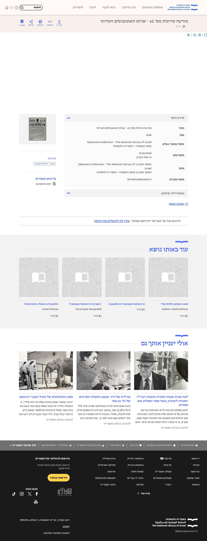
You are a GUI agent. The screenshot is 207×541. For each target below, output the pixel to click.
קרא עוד (145, 493)
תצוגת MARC (176, 203)
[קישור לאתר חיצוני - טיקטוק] (14, 494)
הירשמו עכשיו (58, 478)
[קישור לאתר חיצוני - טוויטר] (30, 494)
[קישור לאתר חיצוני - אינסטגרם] (22, 494)
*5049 (66, 526)
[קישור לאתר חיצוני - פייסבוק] (37, 494)
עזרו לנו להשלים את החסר (112, 221)
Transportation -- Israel (45, 163)
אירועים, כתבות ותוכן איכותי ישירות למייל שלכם (54, 466)
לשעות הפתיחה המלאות (56, 533)
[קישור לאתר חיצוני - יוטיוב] (36, 501)
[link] (189, 445)
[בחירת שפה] (16, 8)
